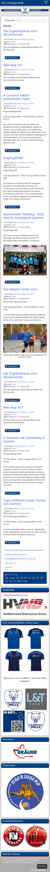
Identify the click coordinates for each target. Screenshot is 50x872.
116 (33, 578)
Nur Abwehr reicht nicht (20, 289)
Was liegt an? (13, 65)
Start (6, 578)
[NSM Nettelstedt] (24, 836)
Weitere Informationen (38, 870)
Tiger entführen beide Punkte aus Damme (24, 502)
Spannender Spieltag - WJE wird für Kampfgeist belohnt (23, 216)
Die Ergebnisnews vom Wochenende (20, 32)
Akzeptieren (42, 866)
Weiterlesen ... (13, 58)
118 (41, 578)
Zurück (12, 578)
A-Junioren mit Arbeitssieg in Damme (24, 439)
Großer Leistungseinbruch (15, 555)
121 (14, 581)
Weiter (19, 581)
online (17, 678)
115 (29, 578)
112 (17, 578)
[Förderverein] (24, 791)
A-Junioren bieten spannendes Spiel (16, 97)
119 (6, 581)
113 (21, 578)
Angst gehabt (13, 158)
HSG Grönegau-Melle (12, 3)
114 (25, 578)
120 (10, 581)
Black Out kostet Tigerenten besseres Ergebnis (24, 550)
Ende (25, 581)
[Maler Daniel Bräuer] (24, 751)
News (14, 42)
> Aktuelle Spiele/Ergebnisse (15, 595)
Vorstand (8, 567)
